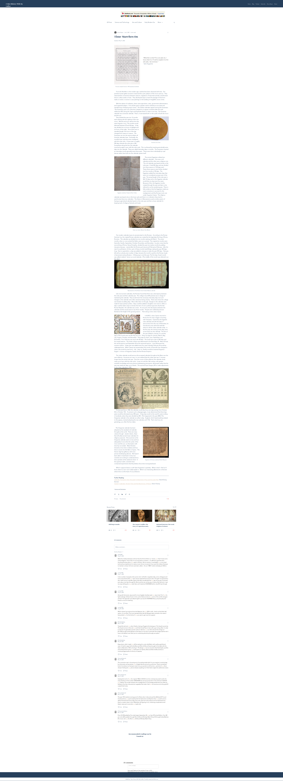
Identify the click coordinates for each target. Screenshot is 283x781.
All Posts (109, 22)
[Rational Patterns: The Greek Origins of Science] (165, 516)
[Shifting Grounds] (117, 516)
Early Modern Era (150, 22)
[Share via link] (125, 494)
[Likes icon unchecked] (119, 569)
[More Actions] (168, 555)
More (159, 22)
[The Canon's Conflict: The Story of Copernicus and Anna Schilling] (141, 516)
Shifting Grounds (114, 524)
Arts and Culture (137, 22)
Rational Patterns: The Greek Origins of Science (165, 525)
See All (174, 507)
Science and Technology (122, 22)
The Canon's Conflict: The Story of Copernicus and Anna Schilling (140, 525)
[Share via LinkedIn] (122, 494)
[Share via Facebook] (115, 494)
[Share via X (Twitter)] (118, 494)
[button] (174, 22)
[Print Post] (129, 494)
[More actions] (168, 32)
